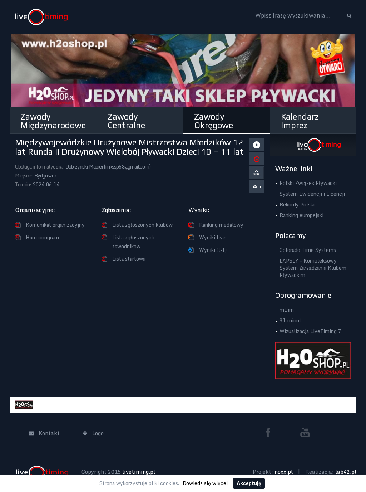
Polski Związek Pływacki (308, 183)
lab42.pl (345, 471)
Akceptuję (249, 483)
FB (271, 432)
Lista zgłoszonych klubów (142, 225)
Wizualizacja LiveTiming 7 (310, 331)
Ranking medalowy (221, 225)
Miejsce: (24, 175)
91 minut (290, 320)
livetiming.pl (138, 471)
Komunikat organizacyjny (55, 225)
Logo (41, 17)
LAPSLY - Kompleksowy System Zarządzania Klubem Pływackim (313, 268)
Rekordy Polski (297, 204)
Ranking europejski (301, 215)
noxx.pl (283, 471)
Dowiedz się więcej (205, 483)
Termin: (23, 184)
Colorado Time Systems (308, 250)
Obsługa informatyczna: (39, 166)
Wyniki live (212, 237)
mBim (287, 310)
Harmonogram (42, 237)
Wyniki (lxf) (213, 250)
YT (305, 432)
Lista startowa (128, 259)
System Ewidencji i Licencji (312, 194)
